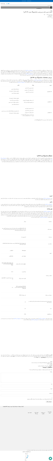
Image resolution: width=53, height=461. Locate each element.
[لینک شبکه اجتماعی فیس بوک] (51, 360)
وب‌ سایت (50, 393)
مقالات (51, 10)
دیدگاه (51, 371)
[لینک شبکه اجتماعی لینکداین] (49, 360)
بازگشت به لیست (49, 363)
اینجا (13, 356)
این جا (38, 119)
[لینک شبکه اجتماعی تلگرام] (43, 360)
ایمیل (51, 388)
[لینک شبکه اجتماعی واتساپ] (46, 360)
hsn (44, 14)
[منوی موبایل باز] (52, 3)
